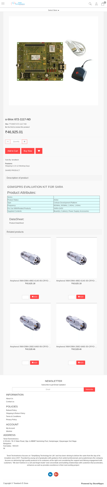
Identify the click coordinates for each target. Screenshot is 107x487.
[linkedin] (50, 474)
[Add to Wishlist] (39, 151)
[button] (53, 10)
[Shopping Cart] (102, 4)
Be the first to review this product (17, 127)
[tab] (90, 4)
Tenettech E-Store (21, 483)
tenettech (15, 160)
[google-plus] (56, 474)
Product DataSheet (16, 223)
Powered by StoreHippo (92, 483)
